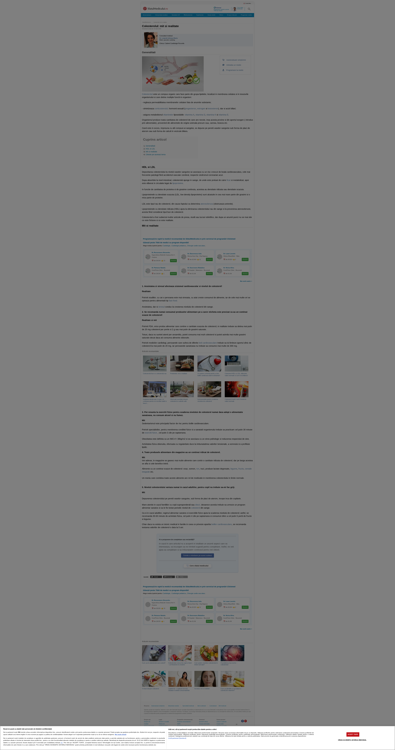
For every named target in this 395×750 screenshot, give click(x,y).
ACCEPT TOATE (353, 734)
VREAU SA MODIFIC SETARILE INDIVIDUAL (352, 740)
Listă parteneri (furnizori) (177, 738)
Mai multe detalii (120, 734)
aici (62, 742)
